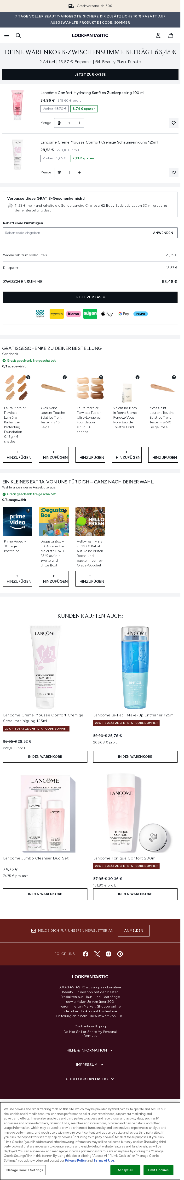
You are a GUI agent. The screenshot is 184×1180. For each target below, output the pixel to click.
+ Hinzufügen (19, 454)
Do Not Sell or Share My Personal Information (90, 1034)
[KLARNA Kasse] (73, 314)
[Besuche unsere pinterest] (120, 954)
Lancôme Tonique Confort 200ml (124, 858)
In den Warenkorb (45, 757)
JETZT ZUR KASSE (90, 74)
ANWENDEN (163, 233)
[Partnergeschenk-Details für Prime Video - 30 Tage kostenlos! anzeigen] (28, 511)
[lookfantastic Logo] (90, 35)
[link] (158, 35)
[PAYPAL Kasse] (140, 314)
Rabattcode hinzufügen (23, 223)
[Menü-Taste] (6, 35)
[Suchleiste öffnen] (18, 35)
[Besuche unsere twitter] (97, 954)
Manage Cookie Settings (24, 1170)
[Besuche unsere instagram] (108, 954)
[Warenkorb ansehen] (171, 35)
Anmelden (133, 931)
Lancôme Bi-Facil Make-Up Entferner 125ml (134, 715)
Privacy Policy (75, 1160)
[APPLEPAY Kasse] (107, 314)
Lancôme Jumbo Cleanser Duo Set (36, 858)
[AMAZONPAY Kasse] (56, 314)
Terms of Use (103, 1160)
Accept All (125, 1170)
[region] (90, 1141)
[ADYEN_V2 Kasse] (90, 314)
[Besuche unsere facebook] (85, 954)
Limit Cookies (158, 1170)
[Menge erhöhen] (79, 123)
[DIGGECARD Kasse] (40, 314)
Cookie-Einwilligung (90, 1026)
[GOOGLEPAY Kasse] (123, 314)
